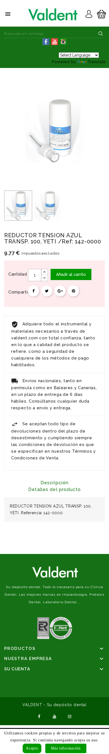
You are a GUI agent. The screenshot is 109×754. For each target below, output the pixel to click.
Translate (97, 62)
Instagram (70, 716)
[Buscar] (100, 33)
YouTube (54, 716)
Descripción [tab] (54, 482)
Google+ (60, 291)
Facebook (39, 716)
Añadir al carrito (71, 274)
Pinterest (73, 291)
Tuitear (47, 291)
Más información (66, 748)
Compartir (33, 291)
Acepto (32, 748)
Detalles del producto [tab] (54, 489)
